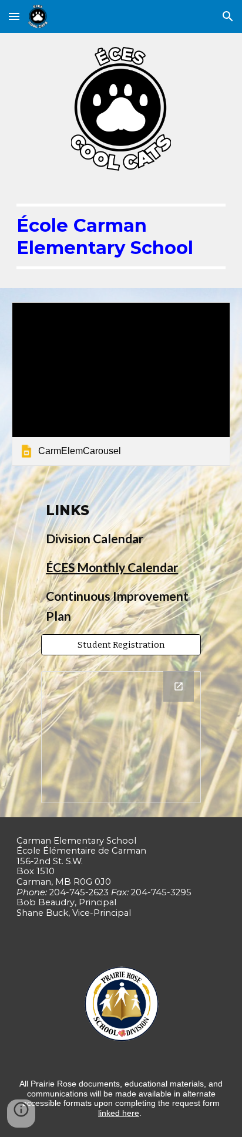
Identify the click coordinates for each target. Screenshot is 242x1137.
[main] (121, 237)
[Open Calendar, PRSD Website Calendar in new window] (178, 686)
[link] (121, 384)
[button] (14, 16)
